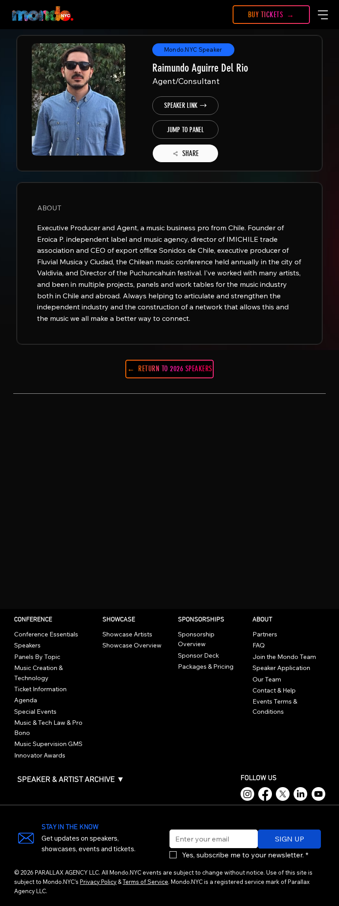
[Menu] (323, 14)
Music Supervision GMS (48, 744)
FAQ (258, 645)
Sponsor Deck (198, 655)
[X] (283, 794)
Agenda (25, 700)
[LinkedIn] (300, 794)
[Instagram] (247, 794)
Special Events (35, 712)
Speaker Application (281, 668)
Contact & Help (274, 690)
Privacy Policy (98, 881)
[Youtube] (318, 794)
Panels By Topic (37, 657)
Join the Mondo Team (284, 657)
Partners (264, 634)
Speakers (27, 645)
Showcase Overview (132, 645)
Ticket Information (40, 689)
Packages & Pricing (206, 666)
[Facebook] (265, 794)
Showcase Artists (127, 634)
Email (176, 824)
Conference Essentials (46, 634)
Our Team (266, 679)
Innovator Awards (39, 755)
